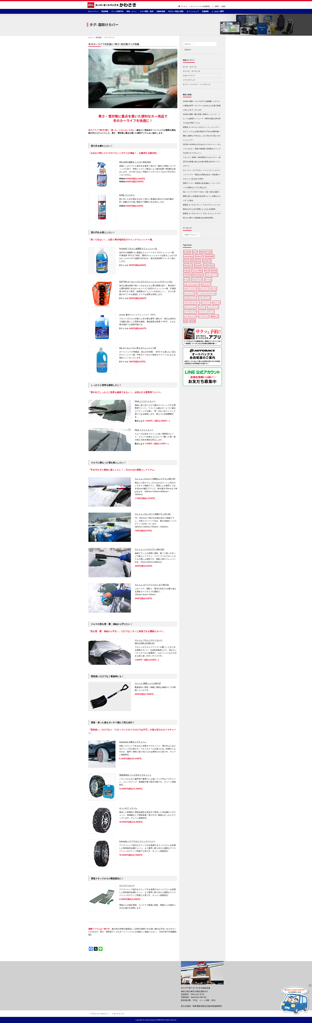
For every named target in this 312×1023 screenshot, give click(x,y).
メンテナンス (213, 307)
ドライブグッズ (189, 80)
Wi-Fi (207, 270)
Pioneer (198, 266)
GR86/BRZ (209, 256)
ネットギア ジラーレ (128, 808)
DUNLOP (199, 256)
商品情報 (104, 11)
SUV (205, 266)
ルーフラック (204, 316)
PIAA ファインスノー (144, 430)
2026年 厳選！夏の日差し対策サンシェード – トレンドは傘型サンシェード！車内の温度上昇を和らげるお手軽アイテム (201, 118)
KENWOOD (195, 261)
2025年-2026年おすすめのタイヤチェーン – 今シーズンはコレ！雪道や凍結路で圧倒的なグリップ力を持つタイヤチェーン (202, 148)
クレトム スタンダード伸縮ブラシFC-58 (152, 514)
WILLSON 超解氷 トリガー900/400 (135, 162)
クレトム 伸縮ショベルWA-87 (148, 683)
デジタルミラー (190, 298)
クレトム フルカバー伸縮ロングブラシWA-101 (155, 479)
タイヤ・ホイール (190, 67)
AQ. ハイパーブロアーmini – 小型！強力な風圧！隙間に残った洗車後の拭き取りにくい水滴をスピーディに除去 (201, 196)
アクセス (183, 6)
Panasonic (188, 266)
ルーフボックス (190, 316)
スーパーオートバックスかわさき (112, 5)
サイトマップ (119, 1014)
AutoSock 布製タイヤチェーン (132, 742)
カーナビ (208, 279)
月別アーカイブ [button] (190, 235)
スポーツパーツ (189, 75)
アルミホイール (212, 275)
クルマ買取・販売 (146, 11)
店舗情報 (205, 11)
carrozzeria (188, 256)
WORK (214, 270)
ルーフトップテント (206, 312)
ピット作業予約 (117, 11)
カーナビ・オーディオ (191, 71)
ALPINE (187, 252)
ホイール (216, 302)
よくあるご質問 (218, 11)
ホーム (90, 37)
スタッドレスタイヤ (191, 284)
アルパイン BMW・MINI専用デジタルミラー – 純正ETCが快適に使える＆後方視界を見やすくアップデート (201, 161)
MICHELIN (207, 261)
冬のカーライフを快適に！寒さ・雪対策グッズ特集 (113, 44)
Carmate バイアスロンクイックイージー (137, 841)
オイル (186, 279)
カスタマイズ (197, 279)
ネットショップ (193, 11)
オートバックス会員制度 (200, 6)
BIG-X (195, 252)
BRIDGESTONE (206, 252)
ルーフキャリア (190, 312)
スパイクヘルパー (127, 885)
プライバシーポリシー (99, 1014)
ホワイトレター (190, 307)
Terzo (212, 266)
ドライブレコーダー (191, 302)
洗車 (185, 321)
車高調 (192, 321)
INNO (186, 261)
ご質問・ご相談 (219, 6)
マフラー (202, 307)
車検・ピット (132, 11)
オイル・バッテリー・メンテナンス (196, 84)
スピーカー (206, 284)
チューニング (189, 293)
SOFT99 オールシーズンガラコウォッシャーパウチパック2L (145, 281)
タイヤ (214, 289)
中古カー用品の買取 (176, 11)
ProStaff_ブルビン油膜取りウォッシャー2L (138, 248)
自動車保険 (161, 11)
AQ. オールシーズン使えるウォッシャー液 (137, 348)
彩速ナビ (214, 316)
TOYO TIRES (197, 270)
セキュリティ (204, 289)
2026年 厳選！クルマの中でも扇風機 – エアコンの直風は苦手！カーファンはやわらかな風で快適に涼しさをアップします (201, 105)
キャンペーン (93, 11)
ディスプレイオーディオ (206, 293)
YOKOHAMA (189, 275)
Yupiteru (199, 275)
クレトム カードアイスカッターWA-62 (152, 584)
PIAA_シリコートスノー (145, 401)
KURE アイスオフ (127, 195)
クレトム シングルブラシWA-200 (149, 549)
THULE (186, 270)
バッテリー (206, 302)
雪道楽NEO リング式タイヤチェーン (135, 775)
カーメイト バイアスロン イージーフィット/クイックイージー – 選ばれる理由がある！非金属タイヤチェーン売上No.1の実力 (202, 174)
